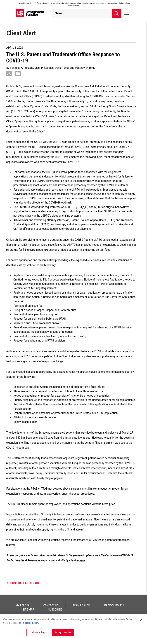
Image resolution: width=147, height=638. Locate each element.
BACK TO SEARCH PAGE (25, 583)
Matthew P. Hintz (85, 67)
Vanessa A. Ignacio (21, 67)
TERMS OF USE (81, 605)
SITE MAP (28, 609)
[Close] (141, 620)
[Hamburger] (126, 13)
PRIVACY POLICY (114, 605)
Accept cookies (63, 632)
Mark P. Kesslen (44, 67)
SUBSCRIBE (55, 609)
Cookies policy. (31, 622)
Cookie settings (37, 632)
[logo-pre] (30, 13)
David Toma (62, 67)
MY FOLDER (22, 605)
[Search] (116, 13)
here (82, 560)
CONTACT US (51, 605)
